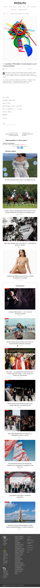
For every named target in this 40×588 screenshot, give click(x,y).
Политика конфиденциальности (30, 540)
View (19, 165)
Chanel (22, 569)
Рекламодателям (30, 545)
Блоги (10, 6)
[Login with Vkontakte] (22, 148)
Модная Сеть (22, 565)
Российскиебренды (18, 567)
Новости (6, 6)
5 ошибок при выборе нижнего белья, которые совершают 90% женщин (20, 277)
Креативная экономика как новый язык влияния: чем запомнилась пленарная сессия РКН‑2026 (20, 465)
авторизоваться (23, 144)
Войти (28, 6)
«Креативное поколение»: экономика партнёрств (20, 496)
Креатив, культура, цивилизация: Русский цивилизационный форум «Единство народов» (20, 526)
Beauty (20, 571)
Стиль (24, 6)
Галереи (15, 6)
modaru (16, 536)
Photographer (17, 542)
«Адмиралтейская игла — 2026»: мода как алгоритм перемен (20, 312)
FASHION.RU (14, 9)
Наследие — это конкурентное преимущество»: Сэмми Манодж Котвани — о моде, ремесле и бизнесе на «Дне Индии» (20, 373)
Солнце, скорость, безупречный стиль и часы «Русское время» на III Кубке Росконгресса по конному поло (20, 211)
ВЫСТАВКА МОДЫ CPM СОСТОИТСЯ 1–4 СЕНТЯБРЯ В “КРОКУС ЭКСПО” (20, 244)
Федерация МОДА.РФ (22, 9)
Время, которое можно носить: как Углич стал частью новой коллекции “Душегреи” (20, 342)
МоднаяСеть (21, 538)
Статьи (19, 6)
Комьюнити (33, 6)
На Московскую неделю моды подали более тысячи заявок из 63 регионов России (19, 404)
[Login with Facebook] (18, 148)
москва (16, 571)
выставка (16, 565)
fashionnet (21, 536)
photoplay (17, 540)
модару (16, 538)
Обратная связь (30, 549)
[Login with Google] (20, 148)
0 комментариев (29, 68)
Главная (4, 13)
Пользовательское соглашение (30, 543)
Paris (16, 573)
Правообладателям (30, 547)
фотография (17, 569)
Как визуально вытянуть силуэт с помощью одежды (20, 180)
